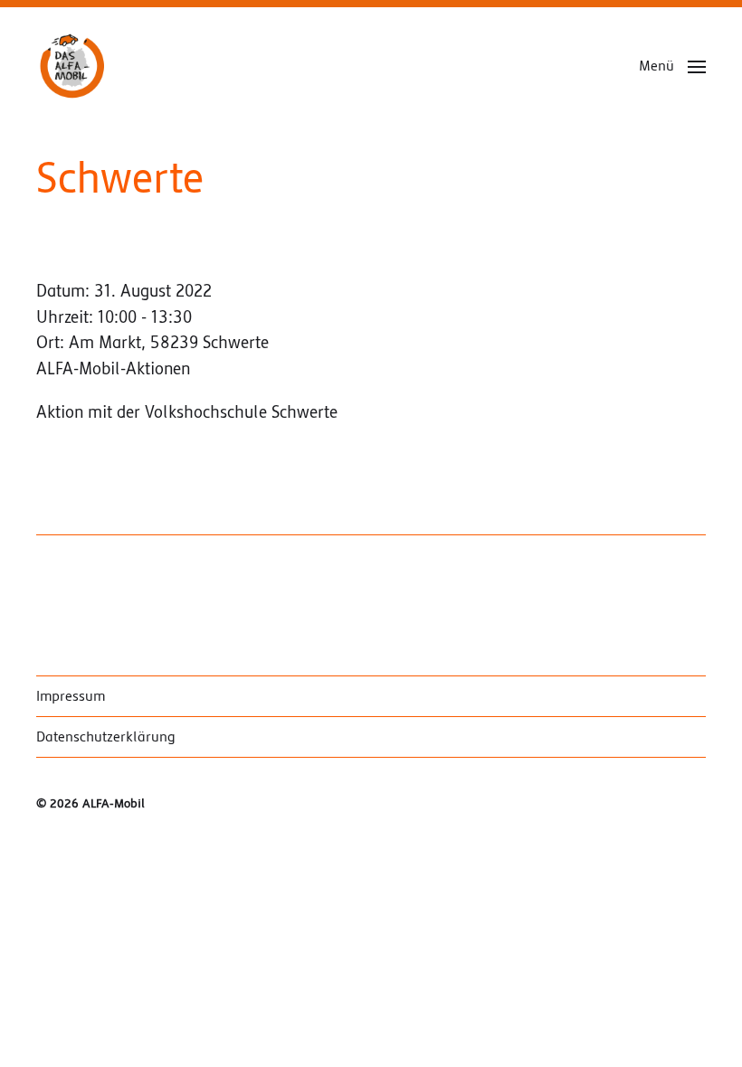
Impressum (70, 696)
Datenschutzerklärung (106, 737)
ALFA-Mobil (113, 803)
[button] (672, 66)
